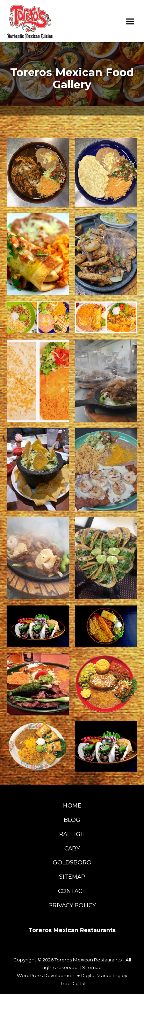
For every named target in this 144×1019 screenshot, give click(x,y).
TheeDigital (72, 983)
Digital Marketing (101, 975)
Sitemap (92, 967)
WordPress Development (46, 975)
